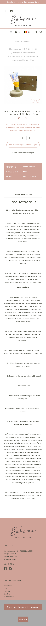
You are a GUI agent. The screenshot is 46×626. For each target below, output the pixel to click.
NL (36, 32)
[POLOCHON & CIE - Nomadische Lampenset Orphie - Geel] (23, 68)
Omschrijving (23, 194)
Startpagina (14, 49)
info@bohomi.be (11, 554)
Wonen (7, 591)
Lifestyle (7, 594)
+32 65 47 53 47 (10, 556)
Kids (24, 49)
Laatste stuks (9, 596)
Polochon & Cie (29, 176)
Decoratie (32, 49)
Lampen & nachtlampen (24, 52)
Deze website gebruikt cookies (22, 607)
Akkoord (23, 619)
